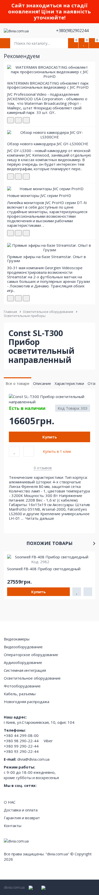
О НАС (9, 802)
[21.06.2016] (18, 233)
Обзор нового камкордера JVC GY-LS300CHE (47, 143)
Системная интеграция (25, 670)
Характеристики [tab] (69, 383)
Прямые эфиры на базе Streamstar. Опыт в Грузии (46, 258)
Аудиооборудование (23, 662)
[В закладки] (14, 451)
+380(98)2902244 (73, 30)
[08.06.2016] (18, 176)
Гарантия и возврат (22, 817)
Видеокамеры (16, 638)
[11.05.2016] (18, 120)
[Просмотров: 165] (26, 120)
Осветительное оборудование (48, 311)
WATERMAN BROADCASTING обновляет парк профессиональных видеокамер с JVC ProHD (48, 85)
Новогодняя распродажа (26, 701)
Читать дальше (40, 518)
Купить (49, 436)
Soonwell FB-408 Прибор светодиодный (43, 568)
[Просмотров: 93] (26, 233)
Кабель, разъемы (20, 693)
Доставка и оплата (21, 809)
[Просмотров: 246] (26, 176)
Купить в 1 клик (57, 451)
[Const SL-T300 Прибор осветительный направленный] (49, 399)
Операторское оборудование (31, 654)
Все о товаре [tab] (17, 383)
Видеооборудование (23, 646)
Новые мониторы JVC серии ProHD (39, 195)
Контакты (12, 825)
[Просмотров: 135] (26, 298)
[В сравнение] (28, 451)
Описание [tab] (42, 383)
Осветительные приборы (24, 315)
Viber (48, 740)
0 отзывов (43, 467)
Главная (10, 311)
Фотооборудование (22, 685)
